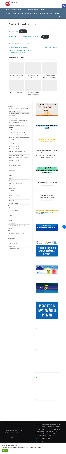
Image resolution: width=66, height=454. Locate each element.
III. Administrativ (11, 205)
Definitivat (13, 139)
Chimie (10, 180)
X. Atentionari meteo (12, 241)
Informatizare (12, 223)
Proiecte (42, 9)
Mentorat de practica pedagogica (18, 132)
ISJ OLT (14, 3)
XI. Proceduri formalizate (13, 243)
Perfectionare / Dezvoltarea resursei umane (19, 137)
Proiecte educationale (14, 148)
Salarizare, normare (13, 210)
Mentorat (11, 127)
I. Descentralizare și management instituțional (18, 120)
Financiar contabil (13, 218)
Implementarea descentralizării (16, 122)
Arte (12, 193)
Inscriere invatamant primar (14, 13)
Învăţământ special (13, 203)
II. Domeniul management (15, 111)
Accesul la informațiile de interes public (17, 118)
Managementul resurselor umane (16, 125)
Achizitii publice (12, 213)
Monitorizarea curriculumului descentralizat (19, 157)
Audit (10, 220)
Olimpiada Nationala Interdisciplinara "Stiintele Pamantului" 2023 (47, 197)
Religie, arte (12, 188)
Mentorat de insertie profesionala (18, 129)
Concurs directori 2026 (44, 438)
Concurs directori (12, 104)
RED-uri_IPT (41, 441)
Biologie (11, 178)
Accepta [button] (5, 450)
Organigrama (11, 106)
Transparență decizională (33, 13)
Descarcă (23, 31)
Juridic (10, 215)
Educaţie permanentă (14, 146)
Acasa (8, 9)
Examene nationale (17, 9)
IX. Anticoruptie (11, 238)
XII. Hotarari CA (11, 246)
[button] (64, 6)
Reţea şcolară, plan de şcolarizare (16, 207)
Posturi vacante (47, 13)
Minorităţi (11, 200)
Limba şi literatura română (22, 43)
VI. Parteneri (10, 230)
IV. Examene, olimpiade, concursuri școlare (17, 225)
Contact (56, 13)
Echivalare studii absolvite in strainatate (19, 134)
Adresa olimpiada (13, 31)
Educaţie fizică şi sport (14, 195)
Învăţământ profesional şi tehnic (16, 198)
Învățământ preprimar (14, 160)
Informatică (11, 173)
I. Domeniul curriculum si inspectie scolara (18, 108)
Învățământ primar (13, 162)
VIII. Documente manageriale (14, 235)
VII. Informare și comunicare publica (16, 233)
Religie (12, 190)
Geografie (11, 185)
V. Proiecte (10, 228)
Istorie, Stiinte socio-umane (15, 183)
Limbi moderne (12, 168)
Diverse (13, 43)
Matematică (12, 170)
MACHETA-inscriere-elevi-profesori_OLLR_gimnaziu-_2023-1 (24, 36)
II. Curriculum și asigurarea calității (15, 155)
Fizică (10, 175)
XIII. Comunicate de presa (13, 248)
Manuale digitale (33, 9)
